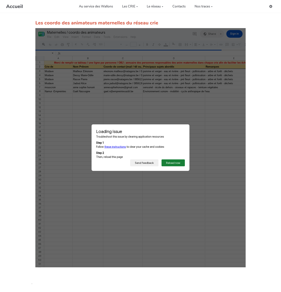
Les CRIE (128, 6)
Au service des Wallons (96, 6)
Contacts (179, 6)
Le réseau (154, 6)
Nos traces (202, 6)
